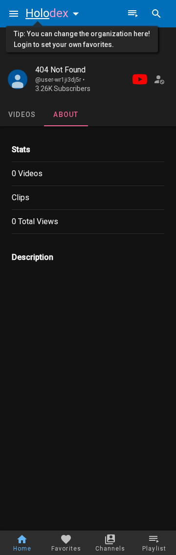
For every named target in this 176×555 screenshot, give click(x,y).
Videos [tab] (22, 114)
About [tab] (65, 114)
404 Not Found (60, 69)
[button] (54, 13)
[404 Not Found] (17, 79)
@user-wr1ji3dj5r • (60, 79)
